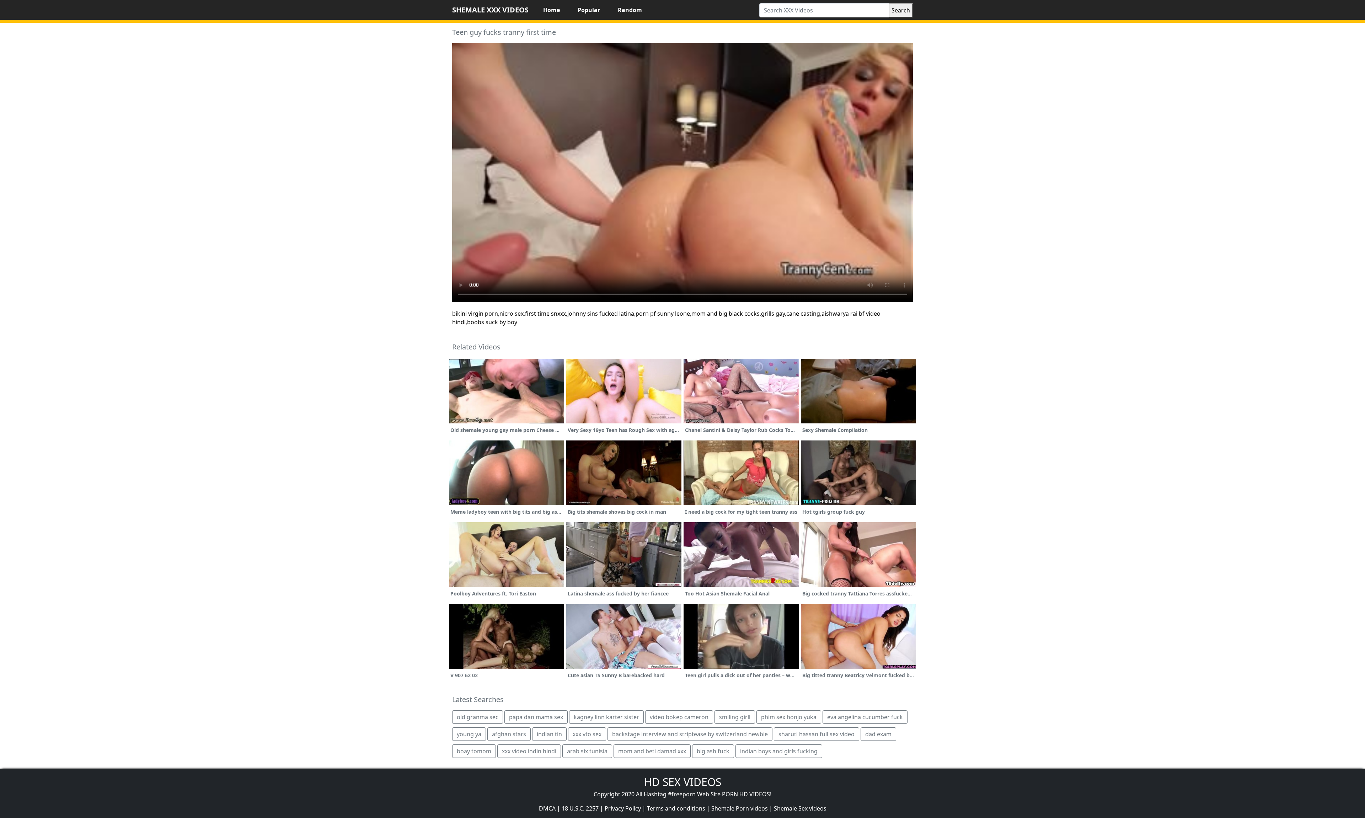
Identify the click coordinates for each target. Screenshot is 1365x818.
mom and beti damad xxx (652, 751)
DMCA (547, 808)
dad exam (878, 734)
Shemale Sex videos (800, 808)
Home (551, 10)
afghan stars (509, 734)
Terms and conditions (676, 808)
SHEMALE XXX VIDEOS (490, 10)
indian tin (549, 734)
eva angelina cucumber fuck (865, 717)
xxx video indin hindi (529, 751)
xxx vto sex (587, 734)
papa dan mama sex (536, 717)
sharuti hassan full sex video (816, 734)
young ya (469, 734)
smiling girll (734, 717)
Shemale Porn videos (739, 808)
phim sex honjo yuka (789, 717)
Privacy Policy (623, 808)
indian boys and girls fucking (779, 751)
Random (630, 10)
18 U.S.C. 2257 (580, 808)
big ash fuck (713, 751)
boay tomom (474, 751)
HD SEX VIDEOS (682, 782)
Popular (589, 10)
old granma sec (477, 717)
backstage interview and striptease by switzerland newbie (690, 734)
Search (901, 10)
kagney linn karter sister (606, 717)
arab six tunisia (587, 751)
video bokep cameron (679, 717)
